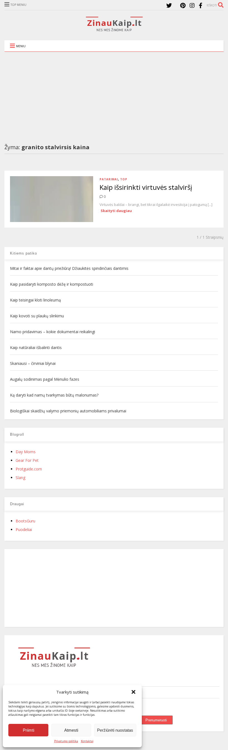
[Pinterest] (182, 5)
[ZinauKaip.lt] (114, 30)
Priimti (28, 730)
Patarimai (109, 179)
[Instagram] (192, 5)
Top (123, 179)
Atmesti (71, 730)
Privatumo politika (66, 741)
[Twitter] (169, 5)
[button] (133, 692)
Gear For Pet (27, 460)
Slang (20, 477)
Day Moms (26, 451)
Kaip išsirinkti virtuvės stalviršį (146, 187)
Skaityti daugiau (116, 210)
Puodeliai (24, 529)
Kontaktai (87, 741)
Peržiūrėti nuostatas (115, 730)
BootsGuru (25, 521)
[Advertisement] (114, 93)
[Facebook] (200, 5)
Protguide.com (29, 469)
